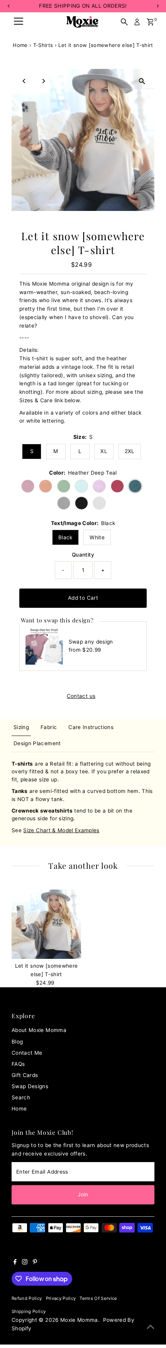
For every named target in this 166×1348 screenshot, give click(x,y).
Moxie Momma (79, 1320)
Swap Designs (30, 1086)
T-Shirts (43, 45)
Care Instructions (90, 727)
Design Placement (37, 743)
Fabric (49, 727)
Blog (17, 1042)
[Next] (43, 81)
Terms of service (98, 1298)
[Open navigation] (18, 22)
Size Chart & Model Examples (61, 830)
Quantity (83, 555)
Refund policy (27, 1298)
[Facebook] (15, 1262)
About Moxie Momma (39, 1030)
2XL (130, 451)
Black (65, 537)
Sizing (21, 727)
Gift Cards (25, 1075)
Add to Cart (83, 598)
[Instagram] (24, 1262)
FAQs (18, 1064)
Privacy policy (61, 1298)
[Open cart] (150, 21)
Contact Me (27, 1053)
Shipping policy (29, 1311)
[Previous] (24, 81)
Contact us (81, 696)
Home (20, 45)
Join (83, 1194)
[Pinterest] (35, 1262)
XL (103, 451)
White (97, 537)
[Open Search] (124, 21)
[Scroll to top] (150, 1327)
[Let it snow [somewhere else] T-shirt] (46, 924)
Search (21, 1097)
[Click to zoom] (142, 81)
